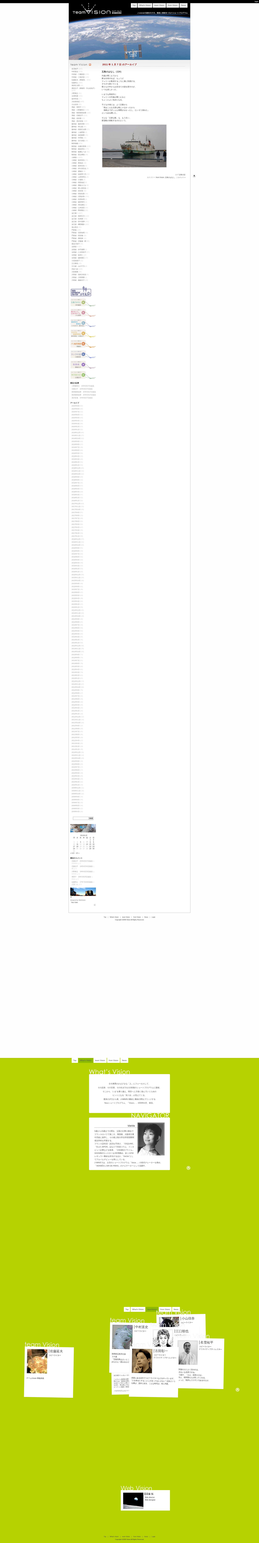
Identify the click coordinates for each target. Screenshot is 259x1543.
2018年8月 (76, 480)
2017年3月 (76, 530)
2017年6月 (76, 521)
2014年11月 (76, 613)
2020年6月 (76, 415)
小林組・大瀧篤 (77, 180)
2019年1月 (76, 465)
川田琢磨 (75, 272)
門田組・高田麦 (77, 238)
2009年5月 (76, 809)
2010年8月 (76, 764)
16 (93, 844)
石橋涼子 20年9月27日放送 (82, 389)
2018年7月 (76, 483)
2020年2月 (76, 427)
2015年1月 (76, 607)
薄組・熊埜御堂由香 (79, 113)
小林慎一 (75, 157)
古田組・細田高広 (78, 258)
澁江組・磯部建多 (78, 224)
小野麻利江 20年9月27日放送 (83, 386)
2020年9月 (76, 406)
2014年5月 (76, 631)
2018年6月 (76, 486)
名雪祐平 (75, 69)
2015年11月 (76, 578)
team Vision (126, 917)
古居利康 (75, 96)
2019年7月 (76, 447)
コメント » (181, 177)
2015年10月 (76, 581)
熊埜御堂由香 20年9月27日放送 (84, 392)
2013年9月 (76, 655)
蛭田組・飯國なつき (79, 152)
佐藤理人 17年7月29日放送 (82, 882)
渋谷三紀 (75, 269)
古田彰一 (75, 247)
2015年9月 (76, 583)
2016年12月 (76, 539)
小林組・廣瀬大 (77, 171)
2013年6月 (76, 663)
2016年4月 (76, 563)
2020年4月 (76, 421)
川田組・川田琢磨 (78, 277)
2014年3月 (76, 637)
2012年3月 (76, 708)
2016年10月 (76, 545)
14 (87, 844)
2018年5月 (76, 489)
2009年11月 (76, 791)
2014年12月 (76, 610)
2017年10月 (76, 509)
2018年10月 (76, 474)
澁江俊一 (75, 213)
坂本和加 (75, 99)
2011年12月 (76, 717)
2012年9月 (76, 690)
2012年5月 (76, 702)
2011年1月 (76, 749)
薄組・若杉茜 (76, 118)
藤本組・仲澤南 (77, 138)
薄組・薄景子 (76, 107)
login (256, 1)
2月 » (77, 853)
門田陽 (74, 230)
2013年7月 (76, 660)
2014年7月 (76, 625)
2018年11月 (76, 471)
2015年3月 (76, 601)
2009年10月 (76, 794)
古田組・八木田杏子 (79, 252)
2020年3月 (76, 424)
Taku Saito (74, 902)
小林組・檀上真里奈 (79, 188)
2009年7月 (76, 803)
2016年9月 (76, 548)
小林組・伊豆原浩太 (79, 168)
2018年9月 (76, 477)
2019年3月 (76, 459)
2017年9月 (76, 512)
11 (77, 844)
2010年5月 (76, 773)
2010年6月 (76, 770)
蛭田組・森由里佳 (78, 149)
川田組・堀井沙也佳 (79, 274)
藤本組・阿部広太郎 (79, 129)
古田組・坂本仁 (77, 255)
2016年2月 (76, 569)
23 (93, 846)
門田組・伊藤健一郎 (79, 241)
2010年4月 (76, 776)
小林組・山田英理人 (79, 177)
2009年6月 (76, 806)
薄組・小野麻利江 (78, 110)
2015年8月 (76, 586)
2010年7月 (76, 767)
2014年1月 (76, 643)
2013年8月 (76, 658)
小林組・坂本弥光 (78, 160)
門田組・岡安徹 (77, 235)
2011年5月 (76, 737)
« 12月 (72, 853)
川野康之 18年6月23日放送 (82, 872)
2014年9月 (76, 619)
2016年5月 (76, 560)
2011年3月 (76, 743)
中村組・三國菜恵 (78, 74)
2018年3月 (76, 495)
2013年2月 (76, 675)
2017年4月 (76, 527)
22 (90, 846)
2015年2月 (76, 604)
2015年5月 (76, 595)
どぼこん (75, 884)
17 (74, 846)
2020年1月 (76, 430)
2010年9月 (76, 761)
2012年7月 (76, 696)
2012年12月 (76, 681)
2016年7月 (76, 554)
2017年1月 (76, 536)
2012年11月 (76, 684)
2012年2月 (76, 711)
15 (90, 844)
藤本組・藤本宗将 (78, 124)
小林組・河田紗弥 (78, 196)
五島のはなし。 (170, 177)
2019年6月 (76, 450)
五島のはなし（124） (112, 72)
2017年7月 (76, 518)
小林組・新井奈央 (78, 166)
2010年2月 (76, 782)
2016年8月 (76, 551)
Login (153, 917)
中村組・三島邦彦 (78, 77)
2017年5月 (76, 524)
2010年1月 (76, 785)
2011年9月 (76, 726)
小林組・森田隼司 (78, 202)
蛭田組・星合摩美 (78, 155)
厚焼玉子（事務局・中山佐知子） (84, 88)
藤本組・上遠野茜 (78, 132)
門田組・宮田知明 (78, 233)
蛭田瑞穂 (75, 143)
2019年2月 (76, 462)
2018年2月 (76, 498)
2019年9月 (76, 441)
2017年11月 (76, 507)
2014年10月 (76, 616)
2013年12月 (76, 646)
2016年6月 (76, 557)
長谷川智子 (76, 244)
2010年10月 (76, 758)
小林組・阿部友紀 (78, 182)
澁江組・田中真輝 (78, 221)
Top (105, 917)
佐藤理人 (75, 83)
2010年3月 (76, 779)
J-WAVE (123, 1099)
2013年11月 (76, 649)
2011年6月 (76, 734)
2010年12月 (76, 752)
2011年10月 (76, 723)
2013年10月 (76, 652)
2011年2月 (76, 746)
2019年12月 (76, 432)
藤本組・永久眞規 (78, 141)
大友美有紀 (76, 102)
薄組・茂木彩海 (77, 121)
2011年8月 (76, 729)
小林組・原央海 (77, 191)
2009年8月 (76, 800)
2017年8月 (76, 515)
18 (77, 846)
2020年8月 (76, 409)
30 (93, 849)
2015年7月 (76, 589)
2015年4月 (76, 598)
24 (74, 849)
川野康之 (75, 93)
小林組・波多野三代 (79, 174)
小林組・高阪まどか (79, 185)
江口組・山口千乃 (78, 266)
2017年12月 (76, 504)
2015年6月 (76, 592)
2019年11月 (76, 435)
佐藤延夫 (56, 1351)
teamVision (152, 1309)
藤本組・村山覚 (77, 127)
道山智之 (75, 227)
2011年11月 (76, 720)
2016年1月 (76, 572)
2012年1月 (76, 714)
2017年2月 (76, 533)
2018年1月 (76, 501)
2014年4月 (76, 634)
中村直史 (75, 72)
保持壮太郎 (76, 85)
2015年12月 (76, 575)
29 (90, 849)
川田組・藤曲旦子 (78, 280)
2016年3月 (76, 566)
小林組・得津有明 (78, 199)
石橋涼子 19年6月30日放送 (82, 866)
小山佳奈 (75, 104)
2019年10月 (76, 438)
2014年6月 (76, 628)
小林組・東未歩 (77, 163)
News (146, 917)
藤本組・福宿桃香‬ (78, 135)
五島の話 (182, 175)
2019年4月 (76, 456)
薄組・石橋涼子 (77, 115)
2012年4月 (76, 705)
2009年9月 (76, 797)
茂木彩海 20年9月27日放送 (82, 398)
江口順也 (75, 263)
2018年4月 (76, 492)
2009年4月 (76, 811)
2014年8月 (76, 622)
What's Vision (114, 917)
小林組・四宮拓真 (78, 194)
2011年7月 (76, 732)
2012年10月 (76, 687)
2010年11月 (76, 755)
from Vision (160, 177)
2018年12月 (76, 468)
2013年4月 (76, 669)
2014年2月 (76, 640)
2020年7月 (76, 412)
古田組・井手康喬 (78, 249)
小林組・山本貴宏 (78, 208)
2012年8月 (76, 693)
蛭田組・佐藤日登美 (79, 146)
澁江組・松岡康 (77, 219)
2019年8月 (76, 444)
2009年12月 (76, 788)
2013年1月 (76, 678)
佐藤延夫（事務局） (79, 80)
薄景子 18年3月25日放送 (81, 877)
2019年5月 (76, 453)
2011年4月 (76, 740)
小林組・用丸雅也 (78, 205)
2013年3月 (76, 672)
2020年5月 (76, 418)
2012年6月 (76, 699)
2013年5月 (76, 666)
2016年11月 (76, 542)
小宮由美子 (76, 261)
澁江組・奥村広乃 (78, 216)
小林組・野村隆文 (78, 210)
